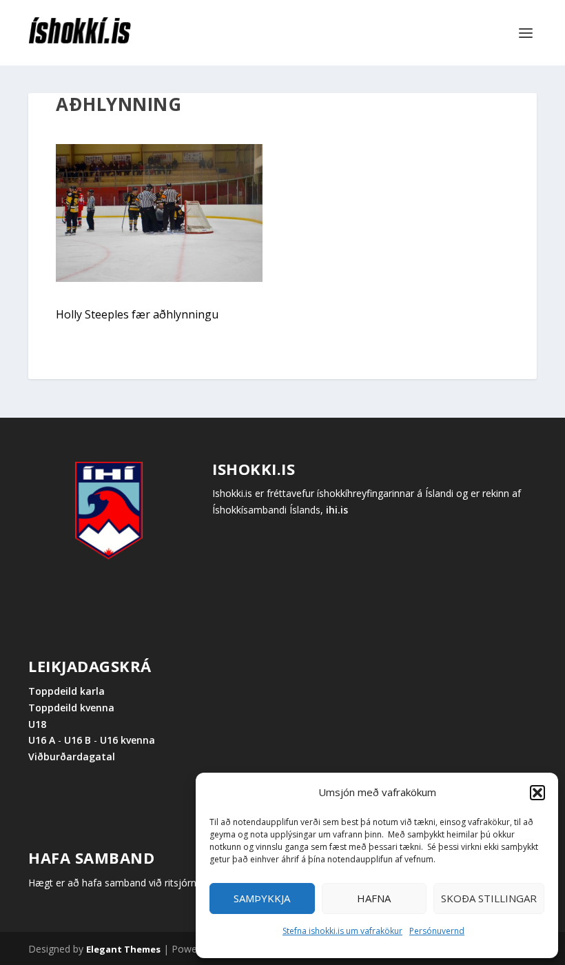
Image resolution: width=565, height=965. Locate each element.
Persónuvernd (436, 931)
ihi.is (337, 509)
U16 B (77, 739)
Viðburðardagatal (71, 756)
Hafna (374, 898)
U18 (37, 724)
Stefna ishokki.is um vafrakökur (342, 931)
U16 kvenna (127, 739)
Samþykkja (262, 898)
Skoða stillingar (489, 898)
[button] (537, 793)
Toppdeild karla (66, 691)
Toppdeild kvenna (71, 707)
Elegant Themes (123, 949)
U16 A (43, 739)
